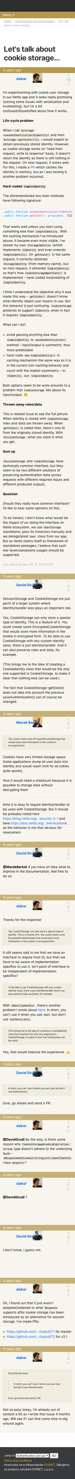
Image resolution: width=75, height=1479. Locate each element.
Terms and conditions (18, 1460)
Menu (7, 15)
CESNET (49, 1464)
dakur (21, 79)
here (41, 1010)
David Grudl (26, 585)
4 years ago (12, 70)
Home (7, 21)
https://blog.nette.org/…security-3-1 (30, 819)
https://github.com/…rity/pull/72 (31, 1337)
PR (33, 167)
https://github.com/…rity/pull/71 (31, 1332)
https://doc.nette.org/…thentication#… (40, 823)
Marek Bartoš (28, 722)
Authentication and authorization (34, 21)
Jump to (10, 1455)
